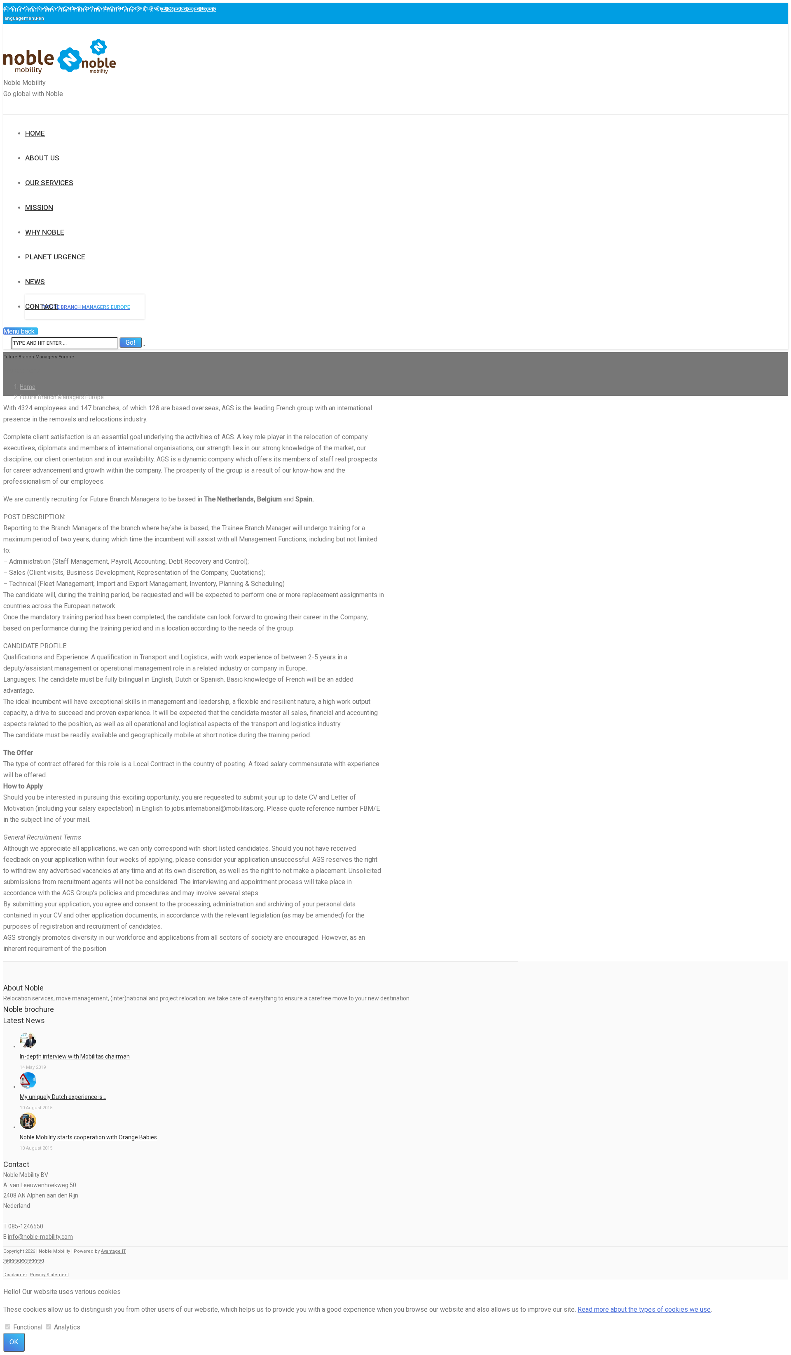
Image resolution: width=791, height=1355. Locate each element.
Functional (27, 1327)
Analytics (67, 1327)
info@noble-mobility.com (40, 1236)
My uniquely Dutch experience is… (63, 1097)
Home (27, 386)
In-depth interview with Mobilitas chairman (75, 1056)
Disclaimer (15, 1274)
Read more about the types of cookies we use (644, 1309)
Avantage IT (113, 1251)
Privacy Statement (49, 1274)
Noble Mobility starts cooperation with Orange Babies (88, 1137)
